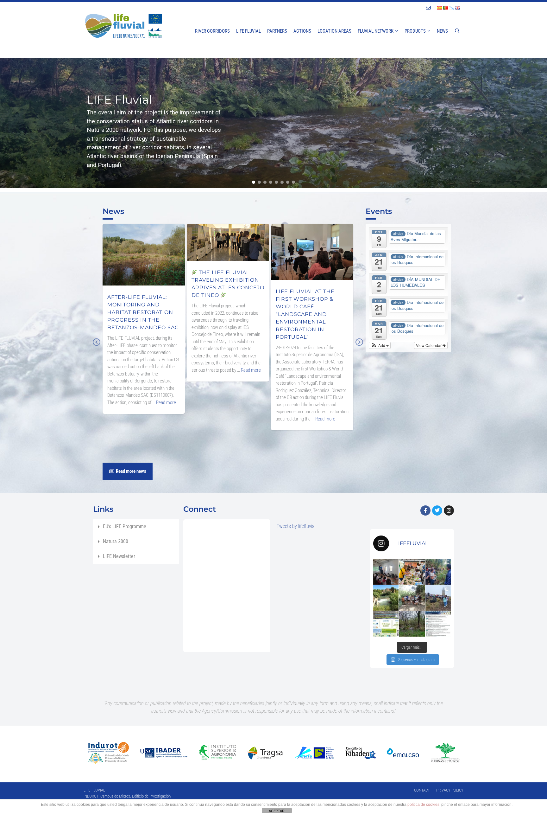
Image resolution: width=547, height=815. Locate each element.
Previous (96, 346)
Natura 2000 (115, 541)
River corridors (212, 31)
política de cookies (423, 804)
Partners (277, 31)
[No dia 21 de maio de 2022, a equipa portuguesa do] (411, 624)
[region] (273, 123)
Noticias (143, 273)
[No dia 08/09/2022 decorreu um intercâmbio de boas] (438, 571)
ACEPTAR (277, 811)
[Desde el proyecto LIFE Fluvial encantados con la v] (411, 598)
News (442, 31)
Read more (166, 402)
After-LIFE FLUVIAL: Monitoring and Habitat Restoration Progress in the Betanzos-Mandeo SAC (144, 251)
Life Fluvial (248, 31)
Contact (422, 790)
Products (415, 31)
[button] (253, 182)
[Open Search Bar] (457, 31)
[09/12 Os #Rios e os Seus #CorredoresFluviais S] (386, 571)
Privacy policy (449, 790)
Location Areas (334, 31)
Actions (302, 31)
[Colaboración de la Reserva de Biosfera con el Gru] (438, 598)
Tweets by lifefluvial (296, 526)
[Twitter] (437, 510)
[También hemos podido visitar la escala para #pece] (386, 598)
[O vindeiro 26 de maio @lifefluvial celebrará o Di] (438, 624)
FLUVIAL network (375, 31)
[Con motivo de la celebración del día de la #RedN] (386, 624)
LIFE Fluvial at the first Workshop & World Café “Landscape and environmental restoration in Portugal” (312, 248)
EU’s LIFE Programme (124, 526)
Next (359, 346)
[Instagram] (449, 510)
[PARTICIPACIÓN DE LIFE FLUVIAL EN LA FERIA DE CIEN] (411, 571)
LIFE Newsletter (119, 556)
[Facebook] (425, 510)
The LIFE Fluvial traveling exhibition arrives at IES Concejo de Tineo (228, 238)
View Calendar (429, 345)
